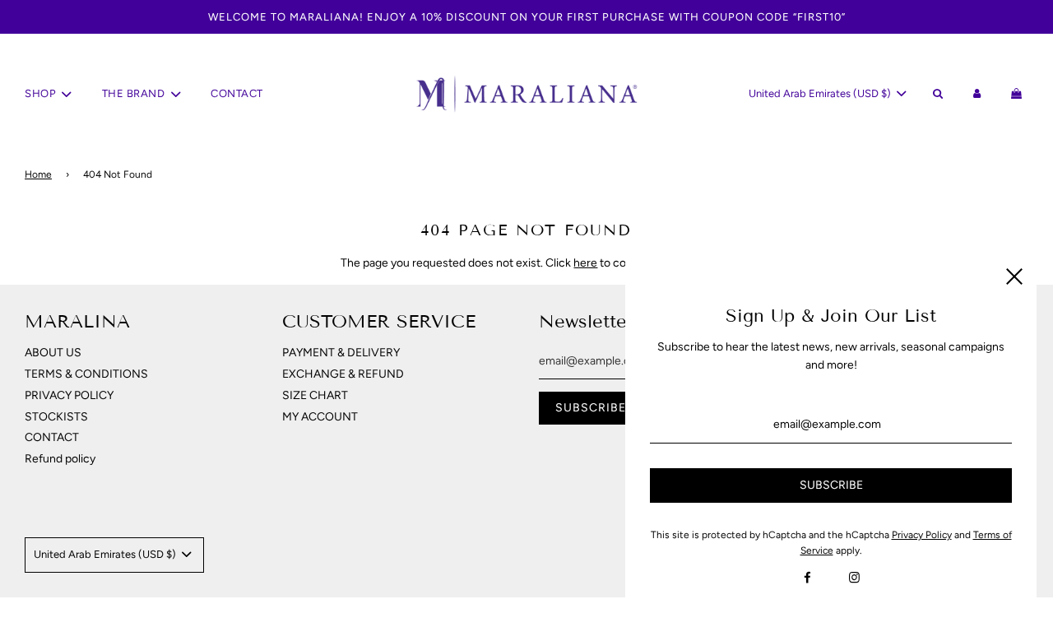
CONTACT (237, 93)
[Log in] (977, 94)
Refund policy (60, 459)
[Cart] (1019, 94)
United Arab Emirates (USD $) (821, 93)
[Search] (937, 94)
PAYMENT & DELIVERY (341, 353)
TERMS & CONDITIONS (86, 374)
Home (38, 174)
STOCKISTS (56, 417)
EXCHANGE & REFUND (343, 374)
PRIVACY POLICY (69, 395)
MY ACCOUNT (320, 417)
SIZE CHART (315, 395)
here (585, 263)
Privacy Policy (922, 535)
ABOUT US (53, 353)
